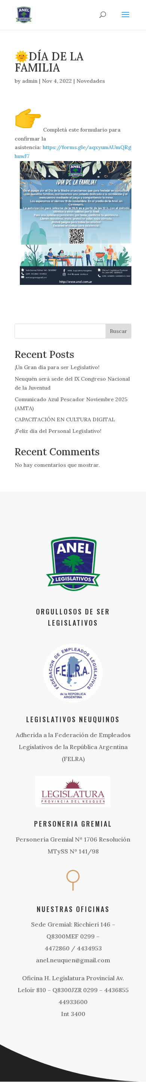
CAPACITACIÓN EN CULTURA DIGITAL (65, 419)
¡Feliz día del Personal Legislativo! (58, 431)
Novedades (90, 81)
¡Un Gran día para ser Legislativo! (57, 367)
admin (29, 81)
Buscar (118, 331)
